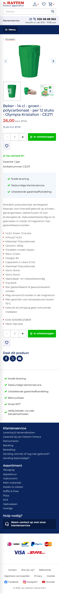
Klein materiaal (12, 482)
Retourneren (11, 441)
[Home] (16, 4)
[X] (13, 358)
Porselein (10, 39)
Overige (8, 508)
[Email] (20, 358)
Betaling (8, 445)
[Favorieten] (43, 4)
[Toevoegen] (7, 146)
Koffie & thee (11, 491)
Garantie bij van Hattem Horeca (22, 436)
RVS (5, 499)
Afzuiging (9, 469)
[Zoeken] (53, 11)
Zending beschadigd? (16, 458)
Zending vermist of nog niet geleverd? (26, 453)
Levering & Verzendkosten (19, 432)
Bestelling (9, 449)
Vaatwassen (10, 504)
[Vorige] (5, 61)
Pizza (6, 495)
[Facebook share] (6, 358)
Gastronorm (10, 478)
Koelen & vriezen (13, 487)
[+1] (22, 137)
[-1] (7, 137)
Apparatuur (10, 474)
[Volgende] (53, 61)
